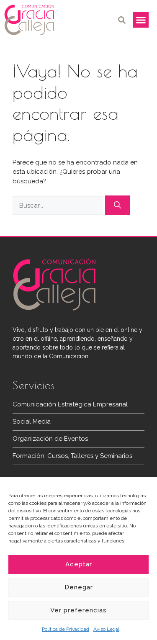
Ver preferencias (78, 610)
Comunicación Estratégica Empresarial (70, 404)
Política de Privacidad (65, 629)
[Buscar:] (59, 205)
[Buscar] (117, 205)
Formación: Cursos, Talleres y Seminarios (72, 456)
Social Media (32, 421)
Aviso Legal (106, 629)
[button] (122, 20)
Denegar (78, 587)
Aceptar (78, 564)
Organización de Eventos (50, 438)
